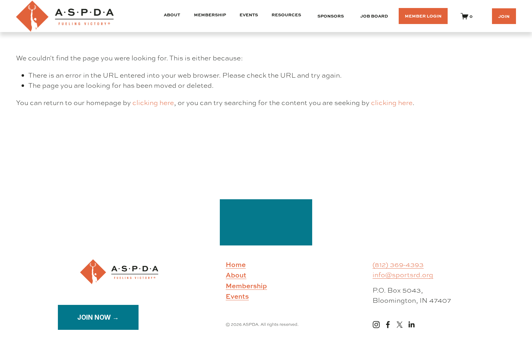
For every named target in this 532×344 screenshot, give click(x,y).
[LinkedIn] (411, 324)
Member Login (423, 16)
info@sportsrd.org (403, 274)
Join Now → (98, 317)
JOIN (504, 16)
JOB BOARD (374, 16)
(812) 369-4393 (398, 264)
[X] (399, 324)
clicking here (153, 102)
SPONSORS (330, 16)
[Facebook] (388, 324)
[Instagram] (376, 324)
